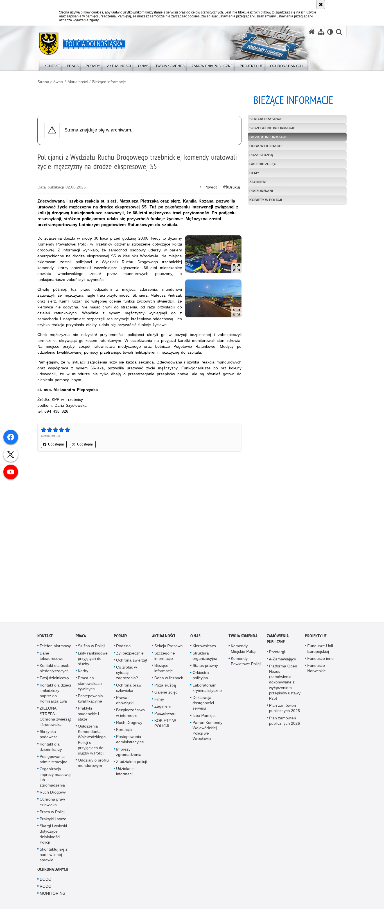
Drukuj (234, 187)
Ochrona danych (52, 871)
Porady (120, 638)
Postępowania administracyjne (53, 761)
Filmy (254, 173)
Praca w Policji (52, 814)
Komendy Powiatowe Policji (246, 663)
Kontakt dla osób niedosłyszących (54, 670)
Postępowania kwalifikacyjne (90, 701)
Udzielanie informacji (125, 773)
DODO (45, 881)
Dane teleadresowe (52, 658)
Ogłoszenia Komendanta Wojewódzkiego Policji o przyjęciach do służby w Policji (92, 742)
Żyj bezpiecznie (130, 655)
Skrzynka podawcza (49, 736)
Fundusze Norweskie (316, 670)
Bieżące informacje (109, 81)
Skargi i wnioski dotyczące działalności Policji (53, 836)
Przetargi (277, 654)
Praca (81, 638)
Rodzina (123, 648)
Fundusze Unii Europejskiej (320, 651)
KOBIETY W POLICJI (265, 200)
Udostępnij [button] (56, 444)
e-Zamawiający (282, 661)
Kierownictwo (204, 648)
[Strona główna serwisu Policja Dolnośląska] (312, 31)
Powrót (210, 187)
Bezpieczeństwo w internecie (130, 715)
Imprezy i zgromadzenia (128, 754)
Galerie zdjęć (262, 164)
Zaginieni (257, 182)
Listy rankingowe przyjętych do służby (93, 660)
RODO (45, 888)
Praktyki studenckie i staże (88, 716)
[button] (339, 31)
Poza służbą (261, 155)
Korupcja (124, 732)
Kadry (83, 673)
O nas (195, 638)
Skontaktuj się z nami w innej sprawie (53, 856)
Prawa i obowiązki (125, 702)
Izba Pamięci (204, 717)
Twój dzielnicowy (54, 680)
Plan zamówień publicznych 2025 (284, 710)
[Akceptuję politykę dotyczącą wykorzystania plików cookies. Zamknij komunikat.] (321, 4)
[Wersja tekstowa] (330, 31)
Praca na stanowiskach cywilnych (90, 685)
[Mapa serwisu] (321, 31)
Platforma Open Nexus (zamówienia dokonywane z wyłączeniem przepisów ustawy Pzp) (285, 684)
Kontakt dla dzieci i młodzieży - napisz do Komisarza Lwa (55, 695)
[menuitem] (52, 65)
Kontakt (45, 638)
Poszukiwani (261, 191)
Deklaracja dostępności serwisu (203, 705)
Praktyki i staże (53, 821)
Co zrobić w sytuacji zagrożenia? (127, 674)
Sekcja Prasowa (265, 119)
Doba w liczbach (265, 146)
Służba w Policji (91, 648)
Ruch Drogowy (53, 794)
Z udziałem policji (131, 764)
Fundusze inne (320, 660)
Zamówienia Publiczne (277, 641)
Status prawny (205, 667)
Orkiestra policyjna (201, 677)
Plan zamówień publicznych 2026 (284, 723)
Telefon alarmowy (55, 648)
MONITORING (52, 895)
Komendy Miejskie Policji (243, 651)
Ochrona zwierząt (131, 662)
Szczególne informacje (272, 128)
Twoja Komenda (243, 638)
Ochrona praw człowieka (52, 804)
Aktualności (77, 81)
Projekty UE (316, 638)
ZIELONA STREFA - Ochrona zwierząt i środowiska (55, 718)
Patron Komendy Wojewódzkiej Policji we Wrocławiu (207, 732)
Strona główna (50, 81)
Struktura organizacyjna (205, 658)
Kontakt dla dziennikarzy (51, 749)
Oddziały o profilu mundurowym (93, 765)
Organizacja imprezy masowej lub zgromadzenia (55, 779)
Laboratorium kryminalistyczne (207, 690)
